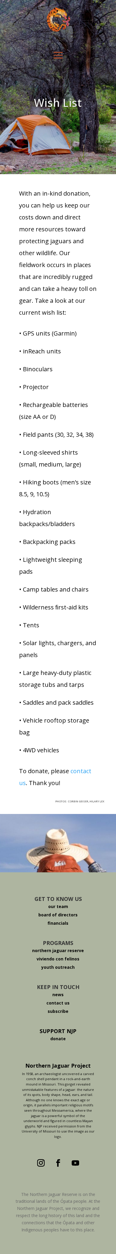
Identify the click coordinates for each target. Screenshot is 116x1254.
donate (58, 1038)
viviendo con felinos (58, 959)
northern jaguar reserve (58, 950)
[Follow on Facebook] (58, 1163)
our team (58, 906)
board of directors (58, 915)
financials (58, 923)
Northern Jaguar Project (58, 1065)
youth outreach (58, 967)
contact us (58, 1003)
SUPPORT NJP (58, 1031)
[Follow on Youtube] (75, 1163)
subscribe (58, 1011)
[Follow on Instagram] (40, 1163)
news (58, 994)
